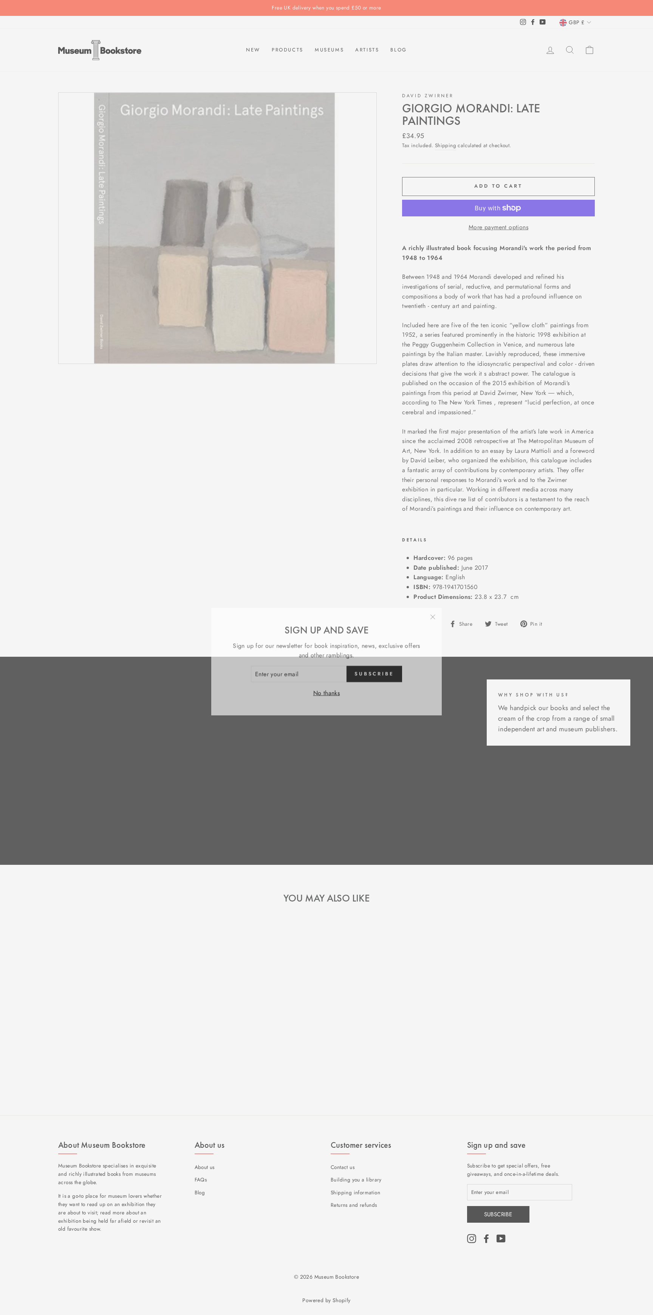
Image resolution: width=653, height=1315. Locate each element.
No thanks (326, 688)
